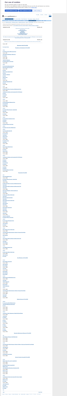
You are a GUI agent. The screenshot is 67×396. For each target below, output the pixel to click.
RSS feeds (46, 14)
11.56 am (4, 250)
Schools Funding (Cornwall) (22, 34)
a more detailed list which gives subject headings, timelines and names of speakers (26, 25)
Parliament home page (8, 22)
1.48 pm (4, 375)
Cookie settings (37, 10)
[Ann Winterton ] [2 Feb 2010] (22, 257)
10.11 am (4, 99)
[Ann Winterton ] (22, 32)
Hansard (27, 22)
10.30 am (4, 129)
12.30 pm (4, 301)
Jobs (19, 394)
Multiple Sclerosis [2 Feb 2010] (22, 299)
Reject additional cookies (25, 10)
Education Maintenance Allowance (22, 33)
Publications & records (32, 20)
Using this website (23, 394)
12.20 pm (4, 287)
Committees (26, 20)
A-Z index (3, 394)
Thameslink (22, 31)
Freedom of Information (15, 394)
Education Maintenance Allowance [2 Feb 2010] (22, 333)
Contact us (50, 14)
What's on (16, 20)
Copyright (27, 394)
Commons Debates (30, 22)
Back (3, 392)
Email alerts (41, 14)
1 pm (3, 335)
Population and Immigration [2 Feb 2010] (22, 47)
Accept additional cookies (11, 10)
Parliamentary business (15, 22)
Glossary (6, 394)
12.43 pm (4, 311)
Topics (45, 20)
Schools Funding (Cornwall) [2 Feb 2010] (22, 357)
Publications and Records (22, 22)
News (42, 20)
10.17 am (4, 108)
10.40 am (4, 145)
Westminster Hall (22, 29)
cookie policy (34, 7)
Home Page (40, 392)
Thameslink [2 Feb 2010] (22, 172)
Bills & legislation (21, 20)
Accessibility (37, 14)
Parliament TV (39, 20)
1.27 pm (4, 359)
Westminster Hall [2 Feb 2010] (22, 45)
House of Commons (5, 20)
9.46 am (4, 64)
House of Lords (11, 20)
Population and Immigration (22, 30)
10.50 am (4, 155)
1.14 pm (4, 342)
